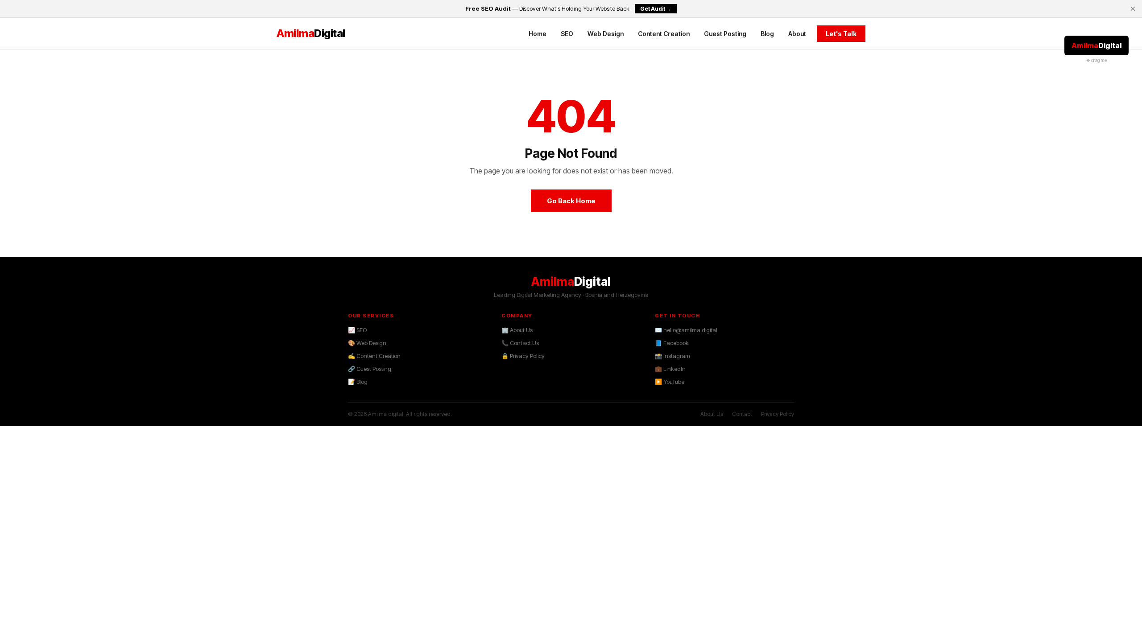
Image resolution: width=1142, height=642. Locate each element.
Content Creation (664, 33)
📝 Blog (358, 381)
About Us (711, 414)
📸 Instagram (672, 355)
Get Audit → (655, 8)
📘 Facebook (672, 342)
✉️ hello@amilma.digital (686, 329)
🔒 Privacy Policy (523, 355)
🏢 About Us (517, 329)
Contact (742, 414)
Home (537, 33)
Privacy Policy (777, 414)
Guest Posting (725, 33)
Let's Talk (841, 33)
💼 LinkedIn (670, 368)
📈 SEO (357, 329)
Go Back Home (571, 201)
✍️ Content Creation (374, 355)
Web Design (606, 33)
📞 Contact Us (520, 342)
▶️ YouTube (669, 381)
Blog (767, 33)
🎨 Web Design (367, 342)
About (797, 33)
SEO (567, 33)
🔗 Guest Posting (369, 368)
